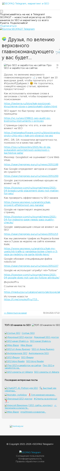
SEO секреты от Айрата (46, 372)
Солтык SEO (28, 333)
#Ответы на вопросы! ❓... (31, 400)
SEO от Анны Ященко (43, 349)
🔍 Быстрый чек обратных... (30, 389)
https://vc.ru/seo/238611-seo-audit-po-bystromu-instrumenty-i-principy (27, 120)
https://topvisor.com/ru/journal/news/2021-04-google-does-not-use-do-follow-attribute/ (31, 276)
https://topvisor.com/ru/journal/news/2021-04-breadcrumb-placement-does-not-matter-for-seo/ (31, 190)
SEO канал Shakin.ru (40, 341)
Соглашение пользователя (30, 455)
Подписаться (8, 25)
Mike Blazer (26, 345)
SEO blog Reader (35, 361)
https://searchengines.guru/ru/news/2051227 (31, 266)
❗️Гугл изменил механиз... (42, 394)
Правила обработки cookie (30, 461)
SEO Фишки (27, 357)
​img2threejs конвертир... (33, 411)
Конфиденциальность (30, 458)
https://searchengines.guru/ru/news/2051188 (31, 164)
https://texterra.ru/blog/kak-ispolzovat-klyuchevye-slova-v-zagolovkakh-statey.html (30, 105)
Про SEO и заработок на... (29, 366)
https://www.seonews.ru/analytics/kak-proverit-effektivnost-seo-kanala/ (27, 204)
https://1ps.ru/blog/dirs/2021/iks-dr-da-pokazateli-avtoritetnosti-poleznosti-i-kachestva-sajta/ (27, 150)
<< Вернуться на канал (15, 313)
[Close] (1, 11)
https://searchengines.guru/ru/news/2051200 (31, 176)
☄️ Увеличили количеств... (31, 406)
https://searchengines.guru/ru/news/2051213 (31, 234)
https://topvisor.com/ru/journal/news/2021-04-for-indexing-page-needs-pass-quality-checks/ (30, 219)
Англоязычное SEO (39, 353)
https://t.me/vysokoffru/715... (21, 299)
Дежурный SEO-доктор (46, 337)
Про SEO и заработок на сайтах (28, 67)
